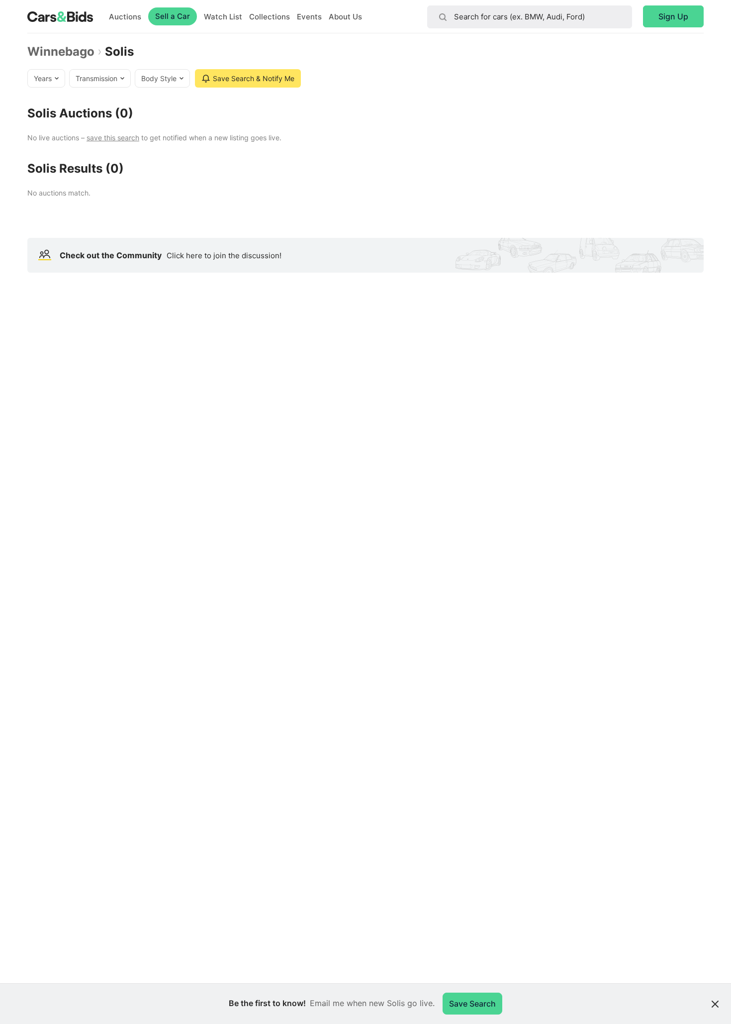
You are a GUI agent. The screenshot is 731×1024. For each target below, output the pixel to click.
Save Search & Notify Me (253, 78)
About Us (345, 16)
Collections (269, 16)
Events (309, 16)
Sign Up (673, 16)
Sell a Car (172, 16)
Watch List (223, 16)
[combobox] (529, 16)
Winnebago (60, 52)
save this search (113, 137)
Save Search (472, 1004)
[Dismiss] (715, 1004)
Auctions (125, 16)
